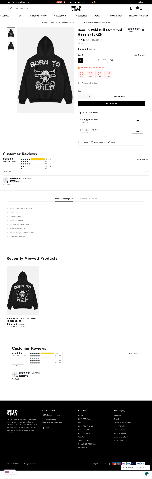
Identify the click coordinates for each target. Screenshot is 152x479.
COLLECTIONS (60, 16)
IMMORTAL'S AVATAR (38, 16)
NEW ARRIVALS (84, 419)
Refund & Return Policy (122, 422)
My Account (82, 447)
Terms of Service (120, 433)
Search (116, 419)
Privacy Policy (119, 429)
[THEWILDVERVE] (76, 8)
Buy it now (111, 103)
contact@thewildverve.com (52, 422)
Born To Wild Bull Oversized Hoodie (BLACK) (21, 319)
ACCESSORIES (81, 16)
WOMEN (97, 16)
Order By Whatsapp (121, 426)
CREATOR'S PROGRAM (138, 16)
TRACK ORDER (116, 16)
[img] (15, 178)
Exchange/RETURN (121, 437)
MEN (19, 16)
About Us (117, 415)
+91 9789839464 (49, 419)
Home (44, 22)
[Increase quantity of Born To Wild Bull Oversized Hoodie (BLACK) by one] (89, 96)
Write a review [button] (142, 159)
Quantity (81, 91)
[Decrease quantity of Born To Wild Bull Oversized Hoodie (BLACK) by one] (80, 96)
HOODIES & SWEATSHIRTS (61, 22)
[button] (133, 29)
